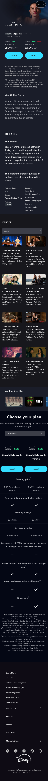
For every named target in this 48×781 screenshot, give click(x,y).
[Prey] (34, 401)
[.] (7, 751)
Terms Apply (7, 614)
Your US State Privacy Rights (15, 688)
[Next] (43, 401)
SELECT (14, 55)
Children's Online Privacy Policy (16, 683)
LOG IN (40, 4)
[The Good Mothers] (14, 401)
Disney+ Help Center (31, 648)
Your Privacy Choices (12, 697)
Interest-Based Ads (12, 702)
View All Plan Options (15, 95)
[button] (24, 708)
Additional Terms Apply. (29, 87)
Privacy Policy (10, 678)
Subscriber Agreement (13, 693)
